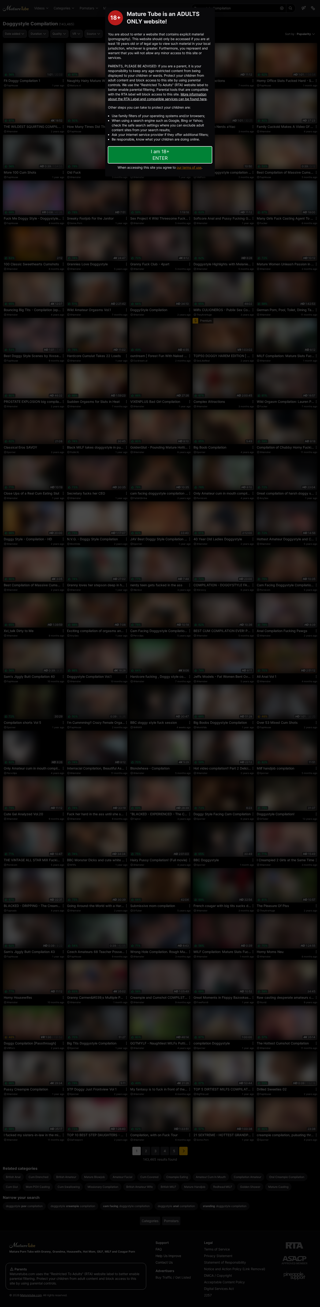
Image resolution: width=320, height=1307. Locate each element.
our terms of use (189, 167)
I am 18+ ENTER (160, 155)
